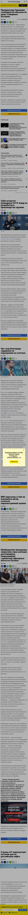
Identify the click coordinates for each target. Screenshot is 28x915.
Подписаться (14, 461)
